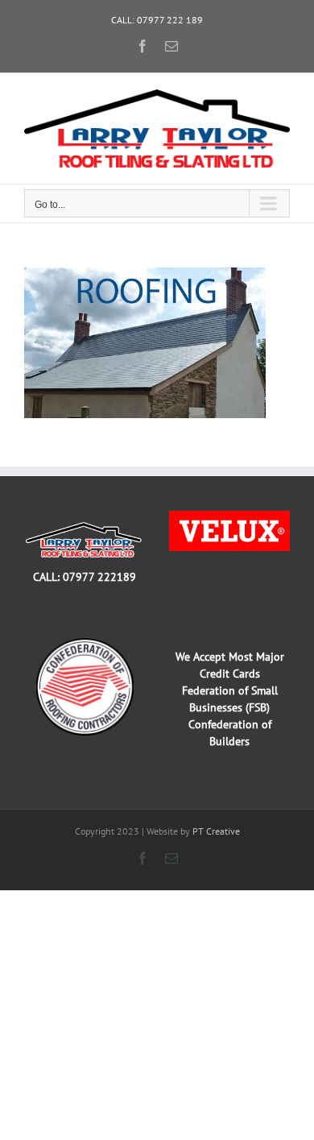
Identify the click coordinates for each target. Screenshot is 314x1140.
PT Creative (216, 831)
